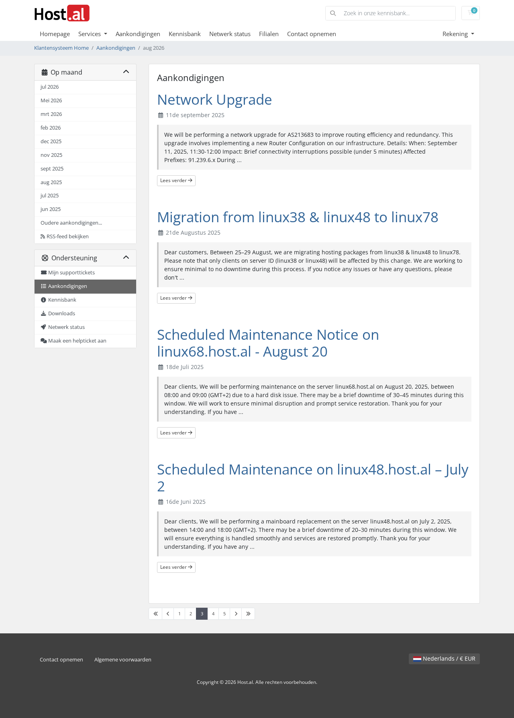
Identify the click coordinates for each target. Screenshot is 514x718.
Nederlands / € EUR (448, 658)
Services (90, 34)
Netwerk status (230, 34)
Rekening (456, 34)
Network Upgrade (214, 99)
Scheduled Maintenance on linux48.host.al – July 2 (313, 477)
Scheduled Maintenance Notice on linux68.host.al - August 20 (268, 343)
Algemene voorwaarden (122, 659)
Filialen (269, 34)
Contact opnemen (311, 34)
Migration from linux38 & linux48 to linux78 (298, 216)
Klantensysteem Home (61, 48)
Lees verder (174, 180)
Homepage (55, 34)
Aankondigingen (138, 34)
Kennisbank (185, 34)
